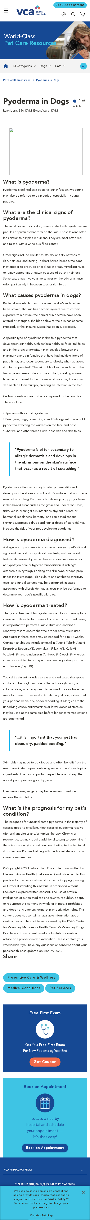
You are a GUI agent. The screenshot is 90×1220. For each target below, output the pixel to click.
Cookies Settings (41, 1215)
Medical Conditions (24, 988)
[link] (5, 66)
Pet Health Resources (16, 80)
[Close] (83, 1192)
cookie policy (58, 1199)
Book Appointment (70, 5)
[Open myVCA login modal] (64, 14)
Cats (58, 66)
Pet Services (60, 988)
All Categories (22, 66)
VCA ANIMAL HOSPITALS (18, 1170)
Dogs (43, 66)
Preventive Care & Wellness (31, 977)
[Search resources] (83, 66)
